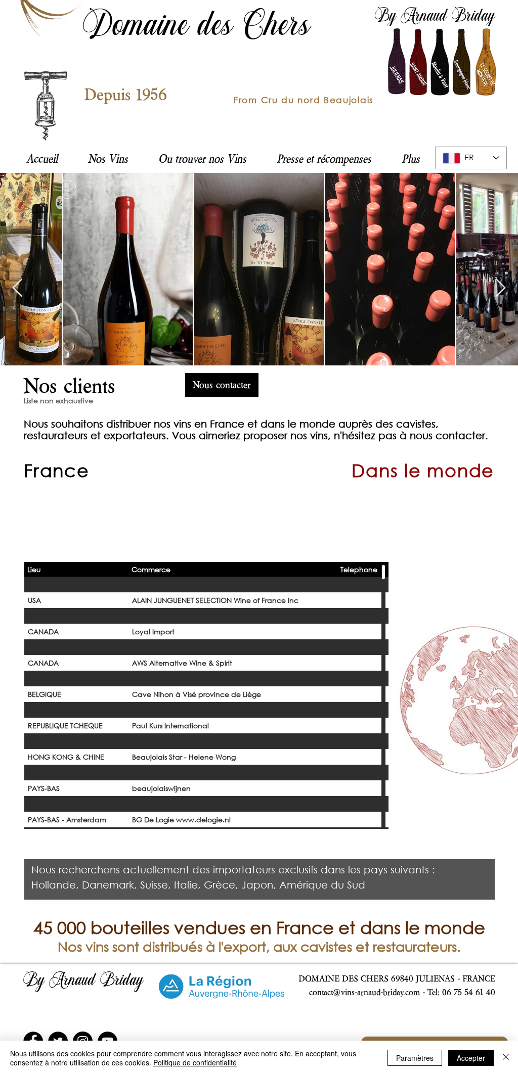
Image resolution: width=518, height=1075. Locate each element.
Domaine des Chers (197, 27)
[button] (202, 158)
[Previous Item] (17, 288)
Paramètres (415, 1058)
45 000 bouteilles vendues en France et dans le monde (259, 927)
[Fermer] (506, 1058)
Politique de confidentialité (195, 1062)
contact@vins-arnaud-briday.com (364, 992)
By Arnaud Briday (435, 17)
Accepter (471, 1058)
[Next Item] (500, 288)
